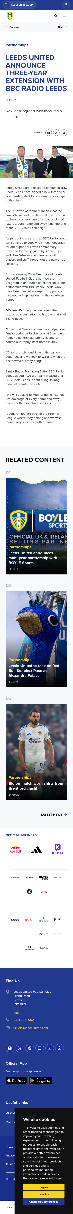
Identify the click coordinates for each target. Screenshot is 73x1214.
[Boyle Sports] (44, 878)
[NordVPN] (44, 934)
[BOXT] (29, 920)
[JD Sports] (29, 892)
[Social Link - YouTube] (49, 1048)
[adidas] (36, 849)
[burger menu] (64, 15)
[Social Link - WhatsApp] (59, 1048)
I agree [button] (44, 1187)
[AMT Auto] (44, 892)
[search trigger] (56, 16)
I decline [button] (44, 1194)
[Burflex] (58, 878)
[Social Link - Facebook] (10, 1048)
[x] (56, 132)
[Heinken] (44, 920)
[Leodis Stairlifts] (58, 934)
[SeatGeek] (15, 934)
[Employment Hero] (29, 948)
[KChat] (58, 849)
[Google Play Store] (40, 1081)
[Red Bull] (15, 849)
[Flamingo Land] (29, 934)
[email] (64, 132)
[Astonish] (29, 878)
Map (16, 1012)
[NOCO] (15, 920)
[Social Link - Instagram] (30, 1048)
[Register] (64, 4)
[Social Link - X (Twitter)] (20, 1048)
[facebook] (48, 132)
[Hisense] (15, 878)
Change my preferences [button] (43, 1201)
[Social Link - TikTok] (39, 1048)
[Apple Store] (16, 1081)
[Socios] (58, 920)
